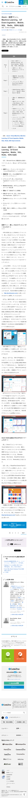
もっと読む (6, 572)
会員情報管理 (9, 774)
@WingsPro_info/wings (15, 607)
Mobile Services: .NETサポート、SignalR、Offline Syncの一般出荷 (18, 91)
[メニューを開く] (2, 2)
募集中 (12, 601)
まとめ (14, 128)
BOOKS (18, 735)
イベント (4, 735)
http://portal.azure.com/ (8, 515)
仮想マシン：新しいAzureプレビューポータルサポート (18, 69)
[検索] (3, 6)
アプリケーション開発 (15, 6)
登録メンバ (20, 597)
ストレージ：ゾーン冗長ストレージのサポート (18, 118)
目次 (14, 56)
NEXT (23, 533)
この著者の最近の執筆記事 (16, 614)
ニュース (4, 728)
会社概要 (8, 779)
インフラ (25, 6)
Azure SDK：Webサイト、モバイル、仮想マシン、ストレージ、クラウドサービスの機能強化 (18, 123)
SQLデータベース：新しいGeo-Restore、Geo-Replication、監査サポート (18, 104)
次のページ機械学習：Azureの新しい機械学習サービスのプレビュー (14, 525)
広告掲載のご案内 (21, 722)
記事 (13, 604)
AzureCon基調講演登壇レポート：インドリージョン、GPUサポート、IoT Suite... (14, 562)
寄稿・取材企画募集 (8, 722)
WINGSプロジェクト (16, 586)
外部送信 (8, 786)
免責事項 (8, 776)
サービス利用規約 (10, 781)
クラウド (3, 35)
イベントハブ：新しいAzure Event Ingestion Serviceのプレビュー (17, 83)
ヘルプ (7, 770)
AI (6, 6)
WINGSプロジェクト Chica (15, 29)
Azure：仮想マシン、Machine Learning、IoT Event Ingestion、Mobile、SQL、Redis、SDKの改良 (17, 63)
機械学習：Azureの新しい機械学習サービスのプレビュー (18, 77)
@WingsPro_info (14, 605)
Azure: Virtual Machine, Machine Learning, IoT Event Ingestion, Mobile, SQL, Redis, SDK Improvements (13, 138)
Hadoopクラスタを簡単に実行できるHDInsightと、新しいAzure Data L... (13, 565)
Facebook (19, 609)
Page (5, 80)
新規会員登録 (14, 683)
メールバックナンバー (14, 679)
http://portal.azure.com (10, 293)
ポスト (5, 50)
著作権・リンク (9, 772)
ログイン (15, 687)
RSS (19, 604)
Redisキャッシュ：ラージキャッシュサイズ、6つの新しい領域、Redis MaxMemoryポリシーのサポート (18, 112)
